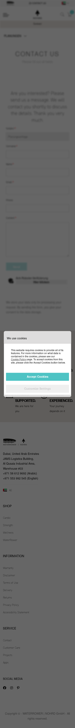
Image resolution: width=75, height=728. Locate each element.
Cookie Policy (18, 359)
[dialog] (37, 364)
